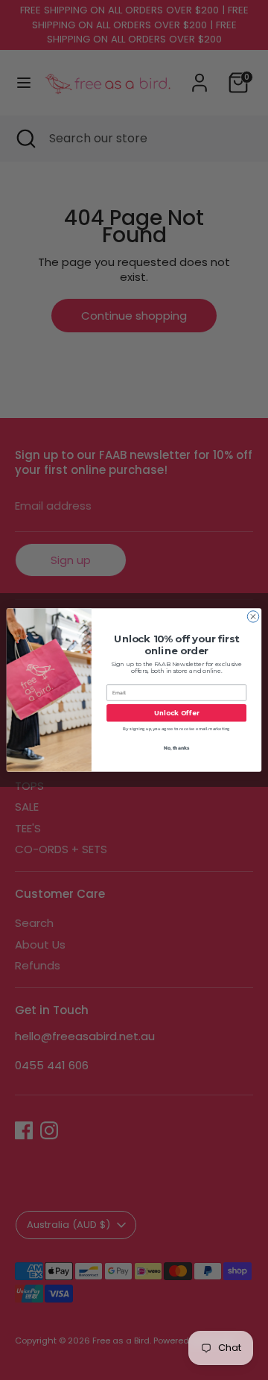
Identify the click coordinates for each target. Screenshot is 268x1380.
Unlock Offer (176, 713)
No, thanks (177, 748)
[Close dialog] (252, 616)
